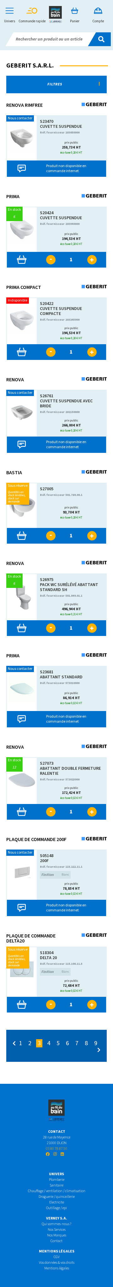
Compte (98, 21)
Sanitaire (56, 1185)
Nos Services (57, 1229)
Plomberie (56, 1179)
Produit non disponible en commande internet (66, 168)
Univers (9, 21)
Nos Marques (56, 1235)
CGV (57, 1257)
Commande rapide (32, 21)
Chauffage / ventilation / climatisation (56, 1191)
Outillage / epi (56, 1208)
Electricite (56, 1202)
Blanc (55, 874)
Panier (74, 21)
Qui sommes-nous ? (56, 1224)
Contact (56, 1241)
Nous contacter (20, 118)
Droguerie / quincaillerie (57, 1196)
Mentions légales (56, 1268)
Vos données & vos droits (56, 1262)
